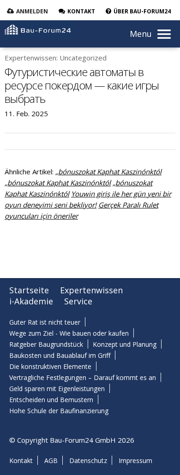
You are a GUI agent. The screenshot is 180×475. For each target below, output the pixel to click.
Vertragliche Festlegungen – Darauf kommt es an (82, 377)
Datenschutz (88, 460)
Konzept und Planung (124, 344)
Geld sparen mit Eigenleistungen (57, 388)
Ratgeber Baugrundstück (46, 344)
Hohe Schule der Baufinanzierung (58, 410)
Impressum (135, 460)
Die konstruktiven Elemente (50, 366)
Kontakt (21, 460)
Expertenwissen (91, 290)
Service (78, 301)
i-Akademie (31, 301)
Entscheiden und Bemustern (51, 399)
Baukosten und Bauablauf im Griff (59, 355)
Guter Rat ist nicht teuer (44, 322)
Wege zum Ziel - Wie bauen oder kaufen (69, 333)
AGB (51, 460)
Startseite (29, 290)
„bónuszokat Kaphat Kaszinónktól (108, 171)
